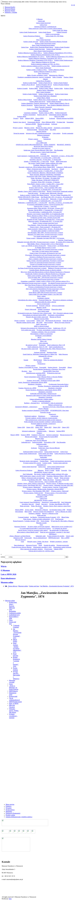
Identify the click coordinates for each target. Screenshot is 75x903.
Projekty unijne (10, 815)
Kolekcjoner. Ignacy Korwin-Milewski (13, 605)
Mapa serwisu (10, 804)
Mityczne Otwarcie (12, 706)
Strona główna (12, 586)
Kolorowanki (13, 696)
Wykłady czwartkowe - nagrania (13, 716)
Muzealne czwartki (12, 681)
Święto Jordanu (15, 669)
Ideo (10, 899)
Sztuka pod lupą (34, 586)
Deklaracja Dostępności (13, 813)
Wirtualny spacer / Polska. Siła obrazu (14, 710)
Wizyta (3, 566)
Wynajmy (9, 808)
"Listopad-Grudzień (16, 626)
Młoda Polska (15, 640)
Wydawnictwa (10, 810)
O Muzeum (5, 570)
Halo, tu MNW (13, 703)
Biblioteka (9, 811)
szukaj (3, 557)
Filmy (11, 620)
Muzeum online (7, 582)
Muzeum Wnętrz (10, 10)
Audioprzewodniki (15, 613)
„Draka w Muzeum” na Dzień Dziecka (13, 687)
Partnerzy (9, 806)
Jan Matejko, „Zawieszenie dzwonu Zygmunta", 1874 (57, 586)
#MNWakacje (13, 691)
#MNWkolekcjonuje (15, 702)
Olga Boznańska (12, 610)
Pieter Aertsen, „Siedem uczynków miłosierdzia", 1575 (17, 647)
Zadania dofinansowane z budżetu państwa (19, 817)
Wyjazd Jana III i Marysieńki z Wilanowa (16, 675)
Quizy (11, 684)
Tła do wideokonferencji (14, 699)
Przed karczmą (15, 654)
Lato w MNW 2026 (8, 574)
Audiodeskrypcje (14, 615)
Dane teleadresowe (8, 578)
